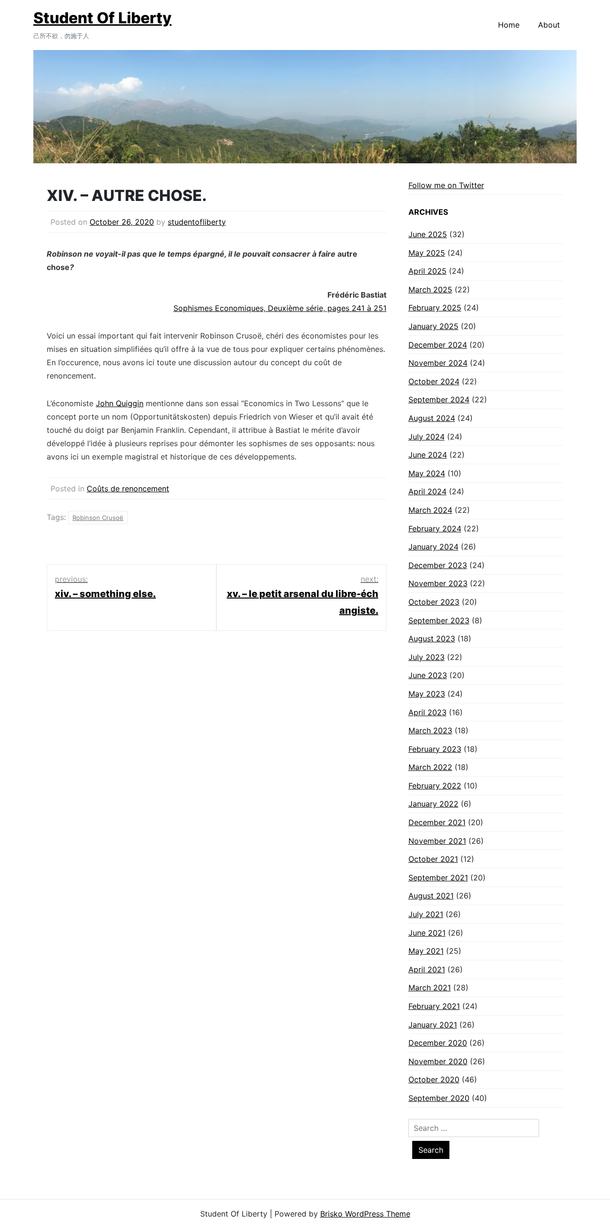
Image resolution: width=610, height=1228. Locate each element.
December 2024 (437, 344)
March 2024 (430, 510)
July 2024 (426, 436)
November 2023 (438, 583)
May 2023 (426, 694)
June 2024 (427, 454)
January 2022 (433, 804)
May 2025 (426, 253)
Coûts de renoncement (128, 488)
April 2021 (426, 969)
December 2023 (437, 565)
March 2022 (430, 767)
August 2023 (431, 638)
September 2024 (438, 399)
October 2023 (433, 602)
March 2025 (430, 289)
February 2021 (434, 1006)
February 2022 (434, 785)
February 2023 (434, 749)
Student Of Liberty (102, 18)
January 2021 (432, 1024)
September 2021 (438, 877)
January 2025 (433, 326)
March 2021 (429, 987)
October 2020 (433, 1079)
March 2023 (430, 730)
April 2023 (427, 712)
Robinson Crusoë (97, 517)
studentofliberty (197, 222)
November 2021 (437, 841)
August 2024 (431, 418)
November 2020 (438, 1061)
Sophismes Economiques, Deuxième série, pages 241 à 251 (279, 308)
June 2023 (427, 675)
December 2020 (437, 1043)
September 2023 (438, 620)
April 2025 (427, 271)
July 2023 (426, 657)
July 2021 (425, 914)
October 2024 (433, 381)
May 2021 (426, 951)
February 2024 (434, 528)
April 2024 (427, 491)
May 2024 (426, 473)
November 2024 (438, 363)
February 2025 (434, 307)
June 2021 (427, 933)
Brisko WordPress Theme (365, 1213)
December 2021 (437, 822)
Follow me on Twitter (446, 185)
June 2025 (427, 234)
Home (508, 25)
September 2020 (438, 1098)
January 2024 (433, 546)
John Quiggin (119, 403)
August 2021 (431, 895)
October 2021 (433, 859)
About (549, 25)
